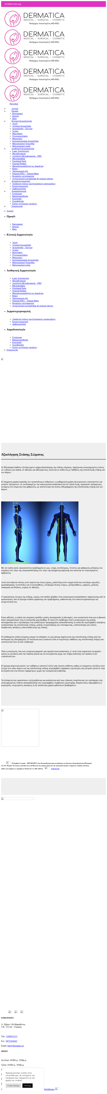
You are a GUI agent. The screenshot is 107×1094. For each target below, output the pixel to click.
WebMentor (49, 1089)
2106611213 (11, 1036)
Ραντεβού (14, 104)
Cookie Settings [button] (13, 1086)
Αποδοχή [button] (27, 1086)
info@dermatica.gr (15, 1046)
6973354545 (11, 1041)
